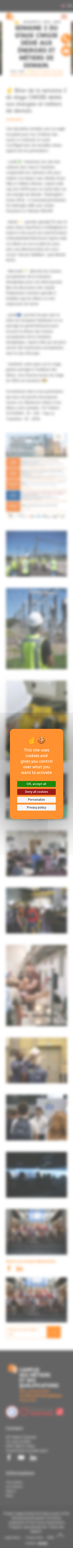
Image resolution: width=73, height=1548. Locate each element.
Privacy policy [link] (36, 807)
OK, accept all (36, 784)
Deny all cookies (36, 792)
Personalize (36, 799)
